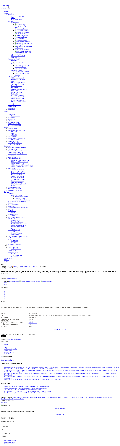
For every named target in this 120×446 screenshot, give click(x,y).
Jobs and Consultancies (14, 339)
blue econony (8, 350)
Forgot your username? (10, 442)
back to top (4, 402)
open (5, 347)
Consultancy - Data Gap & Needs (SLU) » (12, 399)
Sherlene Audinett (12, 278)
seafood (6, 346)
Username (5, 426)
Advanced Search (6, 8)
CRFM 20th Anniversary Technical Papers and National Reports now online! (25, 388)
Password (4, 430)
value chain (7, 353)
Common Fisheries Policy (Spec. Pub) (24, 266)
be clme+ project (8, 352)
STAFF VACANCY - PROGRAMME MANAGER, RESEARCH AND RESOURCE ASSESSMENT (33, 379)
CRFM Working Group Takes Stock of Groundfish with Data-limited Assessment (26, 386)
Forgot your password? (10, 440)
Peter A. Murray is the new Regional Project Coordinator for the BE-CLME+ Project (27, 391)
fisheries (6, 344)
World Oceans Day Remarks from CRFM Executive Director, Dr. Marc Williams (26, 393)
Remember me (6, 433)
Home (10, 266)
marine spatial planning (10, 349)
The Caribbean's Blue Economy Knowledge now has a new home (22, 389)
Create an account (9, 444)
